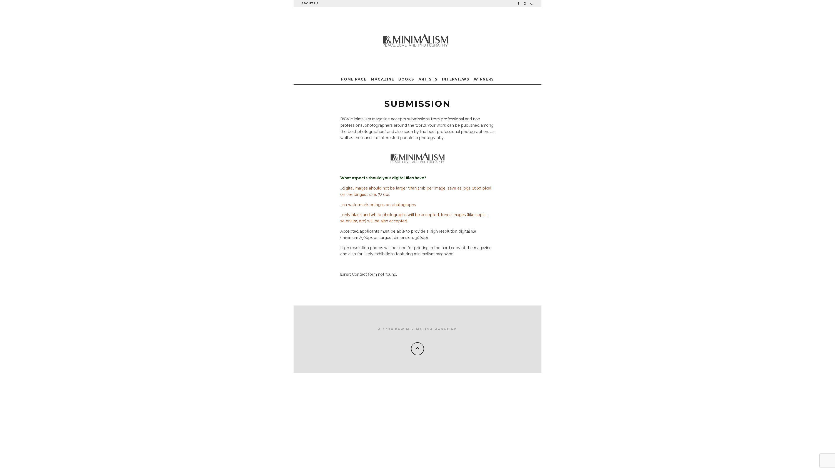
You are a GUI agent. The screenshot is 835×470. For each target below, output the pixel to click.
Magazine (382, 79)
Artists (428, 79)
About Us (310, 3)
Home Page (354, 79)
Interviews (455, 79)
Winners (484, 79)
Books (406, 79)
